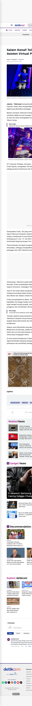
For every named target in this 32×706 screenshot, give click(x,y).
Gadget (24, 30)
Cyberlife (17, 30)
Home (10, 30)
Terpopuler (25, 34)
